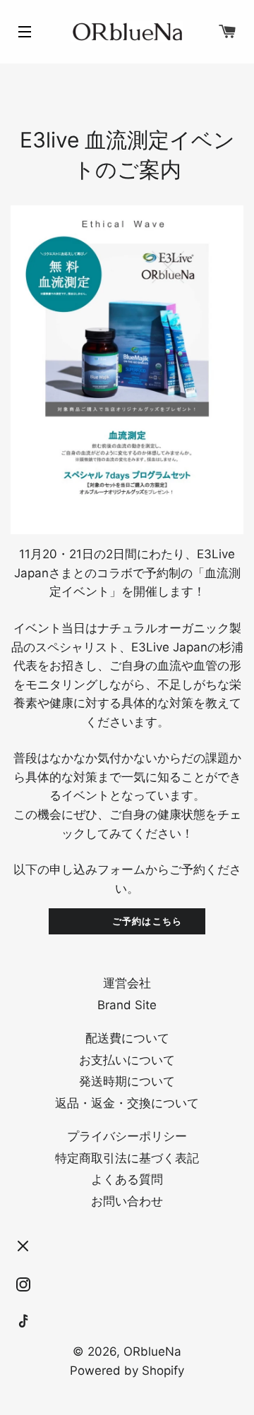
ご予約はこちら (138, 921)
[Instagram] (23, 1284)
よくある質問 (127, 1179)
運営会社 (127, 983)
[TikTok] (23, 1322)
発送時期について (127, 1081)
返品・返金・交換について (127, 1103)
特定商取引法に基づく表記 (127, 1158)
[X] (23, 1246)
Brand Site (127, 1005)
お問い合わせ (127, 1201)
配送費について (127, 1038)
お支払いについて (127, 1060)
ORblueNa (152, 1351)
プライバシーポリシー (127, 1136)
